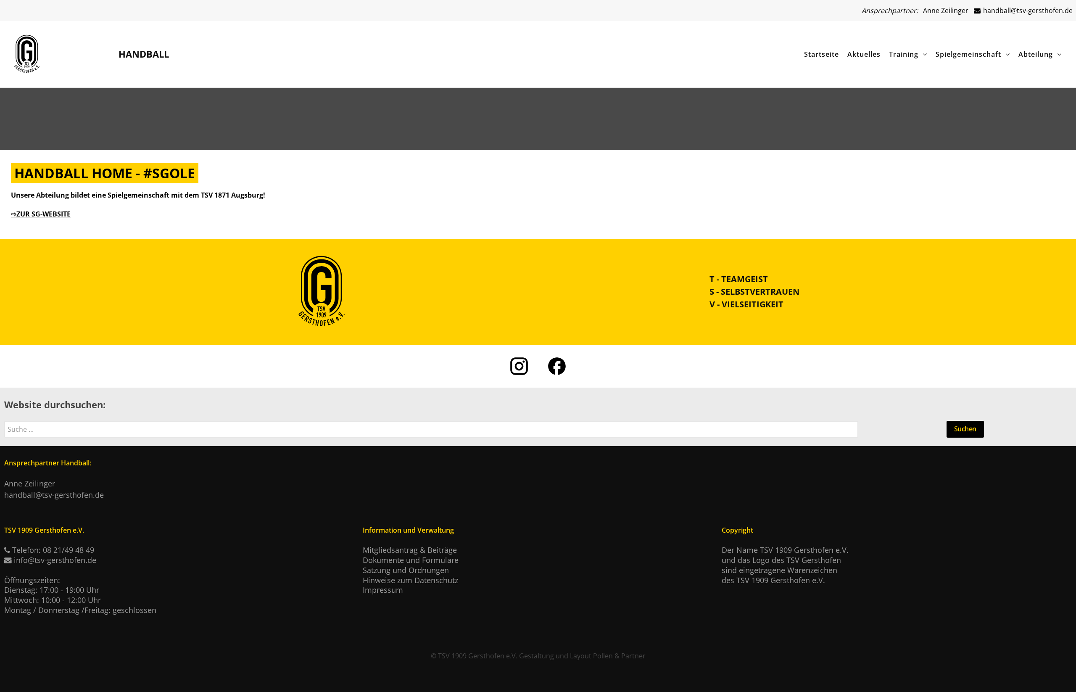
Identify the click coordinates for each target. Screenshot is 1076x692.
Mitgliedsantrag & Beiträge (410, 550)
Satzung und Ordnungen (406, 570)
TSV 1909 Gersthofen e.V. (477, 655)
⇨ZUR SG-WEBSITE (41, 214)
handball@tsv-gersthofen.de (1027, 10)
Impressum (383, 590)
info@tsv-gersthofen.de (55, 560)
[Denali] (27, 51)
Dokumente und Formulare (411, 560)
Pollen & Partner (619, 655)
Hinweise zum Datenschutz (410, 580)
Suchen (965, 428)
